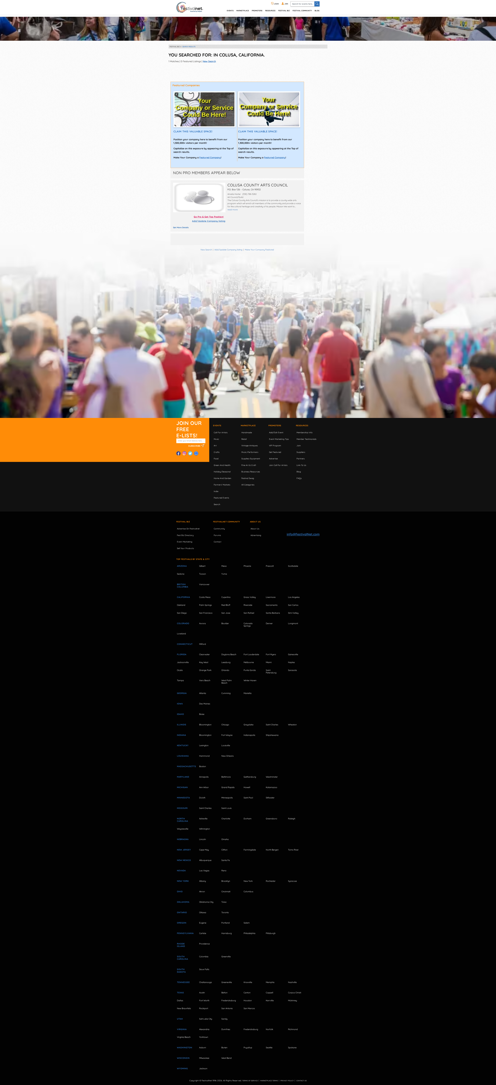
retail (244, 439)
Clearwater (204, 654)
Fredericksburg (228, 1000)
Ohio (180, 891)
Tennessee (183, 982)
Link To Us (301, 465)
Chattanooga (205, 982)
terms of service (250, 1081)
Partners (301, 458)
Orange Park (205, 670)
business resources (250, 471)
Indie (216, 491)
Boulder (225, 623)
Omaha (225, 839)
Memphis (270, 982)
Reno (223, 870)
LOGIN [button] (276, 4)
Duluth (202, 797)
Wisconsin (183, 1058)
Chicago (225, 724)
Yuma (224, 574)
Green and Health (222, 465)
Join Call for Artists (278, 465)
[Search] (317, 3)
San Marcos (249, 1008)
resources (270, 10)
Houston (248, 1000)
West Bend (226, 1058)
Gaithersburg (250, 777)
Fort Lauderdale (251, 654)
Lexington (203, 745)
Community (219, 528)
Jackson (203, 1068)
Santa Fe (225, 860)
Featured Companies (186, 85)
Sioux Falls (204, 969)
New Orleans (227, 756)
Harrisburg (226, 933)
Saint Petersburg (271, 671)
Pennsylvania (185, 933)
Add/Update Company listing (208, 221)
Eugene (202, 922)
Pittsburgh (271, 933)
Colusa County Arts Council (257, 185)
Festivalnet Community (226, 521)
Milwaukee (204, 1058)
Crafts (217, 452)
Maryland (183, 777)
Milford (202, 644)
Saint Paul (248, 797)
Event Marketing (184, 541)
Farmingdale (250, 849)
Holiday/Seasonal (222, 471)
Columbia (203, 956)
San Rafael (249, 613)
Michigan (182, 787)
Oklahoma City (206, 902)
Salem (247, 922)
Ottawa (202, 912)
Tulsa (223, 902)
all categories (247, 484)
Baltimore (226, 777)
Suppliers (301, 452)
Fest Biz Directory (185, 535)
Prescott (270, 566)
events (230, 10)
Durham (247, 818)
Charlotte (225, 818)
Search (217, 504)
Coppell (269, 992)
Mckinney (292, 1000)
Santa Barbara (273, 613)
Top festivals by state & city (193, 559)
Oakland (181, 605)
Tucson (202, 574)
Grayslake (248, 724)
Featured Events (221, 498)
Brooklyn (225, 881)
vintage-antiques (249, 445)
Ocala (180, 670)
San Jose (225, 613)
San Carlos (293, 605)
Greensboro (271, 818)
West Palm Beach (226, 681)
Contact (217, 541)
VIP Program (275, 445)
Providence (204, 943)
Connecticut (185, 644)
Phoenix (247, 566)
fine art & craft (248, 465)
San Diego (182, 613)
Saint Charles (272, 724)
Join (299, 445)
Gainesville (293, 654)
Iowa (180, 703)
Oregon (181, 922)
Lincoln (202, 839)
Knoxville (248, 982)
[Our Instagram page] (184, 453)
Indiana (181, 735)
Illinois (181, 724)
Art (215, 445)
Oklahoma (183, 902)
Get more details (181, 227)
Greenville (226, 956)
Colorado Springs (248, 624)
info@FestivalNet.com (303, 534)
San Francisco (205, 613)
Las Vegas (204, 870)
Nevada (181, 870)
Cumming (226, 693)
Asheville (203, 818)
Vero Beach (204, 680)
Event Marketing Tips (279, 439)
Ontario (182, 912)
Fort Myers (271, 654)
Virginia (182, 1029)
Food (216, 458)
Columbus (248, 891)
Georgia (182, 693)
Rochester (271, 881)
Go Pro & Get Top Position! (209, 216)
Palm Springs (205, 605)
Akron (202, 891)
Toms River (293, 849)
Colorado (183, 623)
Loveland (181, 633)
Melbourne (249, 662)
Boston (202, 766)
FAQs (299, 478)
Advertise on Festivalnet (188, 528)
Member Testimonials (306, 439)
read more (232, 209)
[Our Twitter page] (190, 453)
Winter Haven (250, 680)
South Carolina (182, 957)
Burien (224, 1047)
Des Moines (204, 703)
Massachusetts (185, 766)
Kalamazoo (271, 787)
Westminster (272, 777)
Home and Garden (222, 478)
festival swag (247, 478)
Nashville (292, 982)
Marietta (247, 693)
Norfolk (269, 1029)
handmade (246, 432)
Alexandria (204, 1029)
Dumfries (225, 1029)
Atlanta (202, 693)
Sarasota (292, 670)
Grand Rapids (228, 787)
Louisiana (183, 756)
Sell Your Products (185, 548)
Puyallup (248, 1047)
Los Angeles (294, 597)
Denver (269, 623)
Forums (217, 535)
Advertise (273, 458)
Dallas (180, 1000)
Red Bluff (225, 605)
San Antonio (227, 1008)
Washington (184, 1047)
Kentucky (183, 745)
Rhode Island (181, 944)
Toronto (225, 912)
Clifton (224, 849)
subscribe (194, 445)
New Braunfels (184, 1008)
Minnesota (183, 797)
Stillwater (270, 797)
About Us (255, 521)
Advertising (256, 535)
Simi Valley (293, 613)
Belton (224, 992)
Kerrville (270, 1000)
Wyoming (182, 1068)
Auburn (202, 1047)
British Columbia (182, 585)
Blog (317, 10)
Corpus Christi (294, 992)
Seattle (269, 1047)
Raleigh (291, 818)
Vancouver (204, 584)
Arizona (182, 566)
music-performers (249, 452)
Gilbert (202, 566)
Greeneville (226, 982)
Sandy (224, 1019)
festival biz (284, 10)
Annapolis (204, 777)
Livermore (271, 597)
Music (216, 439)
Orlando (225, 670)
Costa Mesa (204, 597)
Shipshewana (272, 735)
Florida (181, 654)
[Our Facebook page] (178, 453)
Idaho (180, 714)
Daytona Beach (228, 654)
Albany (202, 881)
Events (217, 425)
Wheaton (292, 724)
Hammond (204, 756)
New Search (209, 61)
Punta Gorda (250, 670)
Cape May (204, 849)
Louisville (225, 745)
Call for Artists (220, 432)
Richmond (293, 1029)
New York (183, 881)
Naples (291, 662)
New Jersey (184, 849)
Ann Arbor (204, 787)
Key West (203, 662)
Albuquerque (205, 860)
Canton (247, 992)
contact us (301, 1081)
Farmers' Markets (222, 484)
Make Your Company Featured (259, 249)
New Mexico (184, 860)
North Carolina (182, 819)
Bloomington (205, 724)
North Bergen (272, 849)
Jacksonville (183, 662)
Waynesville (182, 828)
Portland (225, 922)
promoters (257, 10)
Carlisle (202, 933)
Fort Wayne (227, 735)
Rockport (203, 1008)
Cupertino (226, 597)
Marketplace (242, 10)
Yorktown (203, 1037)
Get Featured (275, 452)
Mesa (224, 566)
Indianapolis (249, 735)
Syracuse (292, 881)
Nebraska (183, 839)
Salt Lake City (205, 1019)
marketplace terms (269, 1081)
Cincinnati (225, 891)
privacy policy (287, 1081)
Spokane (292, 1047)
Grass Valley (250, 597)
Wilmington (204, 828)
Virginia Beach (184, 1037)
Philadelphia (249, 933)
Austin (202, 992)
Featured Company (210, 157)
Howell (247, 787)
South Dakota (181, 970)
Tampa (180, 680)
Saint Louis (226, 808)
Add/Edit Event (276, 432)
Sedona (180, 574)
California (183, 597)
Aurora (202, 623)
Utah (180, 1019)
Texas (180, 992)
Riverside (248, 605)
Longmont (293, 623)
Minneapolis (227, 797)
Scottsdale (293, 566)
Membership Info (304, 432)
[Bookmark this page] (196, 453)
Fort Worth (204, 1000)
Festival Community (302, 10)
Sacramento (272, 605)
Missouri (182, 808)
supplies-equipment (250, 458)
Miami (269, 662)
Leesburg (225, 662)
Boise (201, 714)
